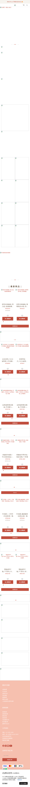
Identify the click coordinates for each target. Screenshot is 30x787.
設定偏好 (5, 783)
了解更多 (19, 780)
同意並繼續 (23, 783)
